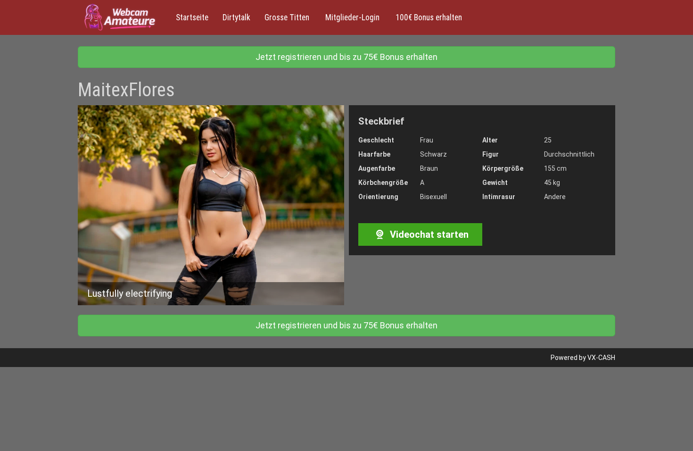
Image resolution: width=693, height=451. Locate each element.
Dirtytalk (236, 17)
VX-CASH (601, 357)
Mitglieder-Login (351, 17)
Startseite (192, 17)
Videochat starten (428, 234)
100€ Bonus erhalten (428, 17)
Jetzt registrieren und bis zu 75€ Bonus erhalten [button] (346, 57)
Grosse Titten (286, 17)
